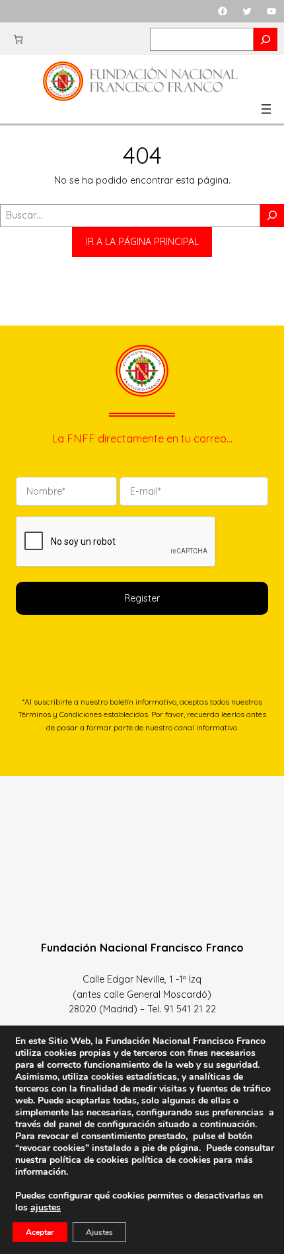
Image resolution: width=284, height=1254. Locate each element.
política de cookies (171, 1160)
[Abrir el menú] (266, 109)
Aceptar (40, 1232)
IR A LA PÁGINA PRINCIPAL (142, 242)
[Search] (265, 39)
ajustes (45, 1208)
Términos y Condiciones (60, 714)
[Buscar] (272, 215)
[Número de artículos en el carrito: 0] (18, 39)
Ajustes (99, 1232)
